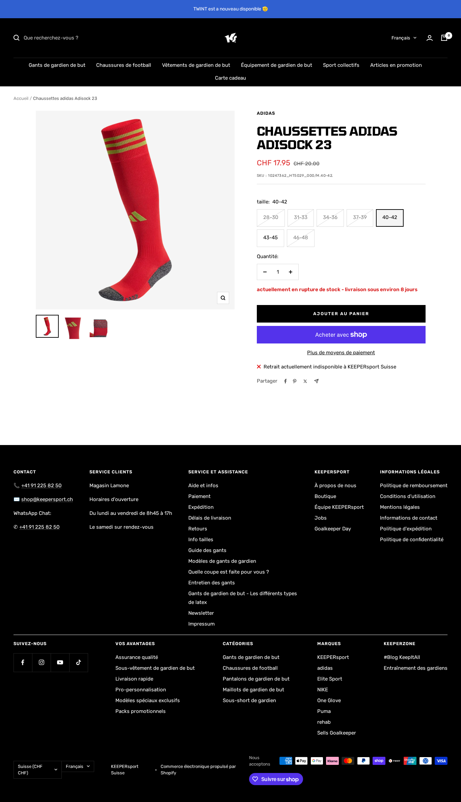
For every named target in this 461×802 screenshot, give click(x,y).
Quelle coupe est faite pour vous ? (228, 572)
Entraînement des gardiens (416, 668)
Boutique (325, 496)
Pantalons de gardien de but (256, 679)
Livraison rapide (134, 679)
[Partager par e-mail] (316, 381)
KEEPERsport (333, 657)
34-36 (330, 217)
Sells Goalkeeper (336, 733)
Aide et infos (203, 485)
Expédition (201, 507)
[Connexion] (430, 38)
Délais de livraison (209, 518)
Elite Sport (329, 679)
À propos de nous (335, 485)
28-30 (270, 217)
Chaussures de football (123, 65)
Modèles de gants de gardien (222, 561)
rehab (324, 722)
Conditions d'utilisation (407, 496)
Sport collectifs (341, 65)
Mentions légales (400, 507)
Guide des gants (207, 550)
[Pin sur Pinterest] (294, 381)
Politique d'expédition (406, 529)
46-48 (300, 237)
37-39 (360, 217)
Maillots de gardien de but (253, 690)
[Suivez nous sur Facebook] (22, 662)
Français (400, 38)
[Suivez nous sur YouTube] (60, 662)
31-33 (300, 217)
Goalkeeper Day (333, 529)
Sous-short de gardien (249, 700)
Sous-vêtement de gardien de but (155, 668)
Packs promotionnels (140, 711)
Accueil (20, 98)
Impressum (201, 624)
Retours (197, 529)
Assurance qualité (136, 657)
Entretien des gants (211, 583)
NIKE (322, 690)
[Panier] (444, 38)
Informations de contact (408, 518)
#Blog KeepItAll (402, 657)
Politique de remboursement (414, 485)
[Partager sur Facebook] (285, 381)
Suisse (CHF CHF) (30, 770)
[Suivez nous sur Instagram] (41, 662)
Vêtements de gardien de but (196, 65)
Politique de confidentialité (411, 539)
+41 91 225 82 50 (41, 485)
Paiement (199, 496)
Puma (324, 711)
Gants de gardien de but (57, 65)
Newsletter (201, 613)
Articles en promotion (396, 65)
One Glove (329, 700)
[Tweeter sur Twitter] (305, 381)
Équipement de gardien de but (276, 65)
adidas (266, 113)
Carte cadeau (230, 78)
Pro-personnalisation (140, 690)
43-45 (270, 237)
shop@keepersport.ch (47, 499)
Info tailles (200, 539)
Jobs (321, 518)
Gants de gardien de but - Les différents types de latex (242, 597)
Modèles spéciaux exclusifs (147, 700)
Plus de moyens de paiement (341, 353)
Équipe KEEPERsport (339, 507)
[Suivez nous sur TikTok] (78, 662)
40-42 (389, 217)
